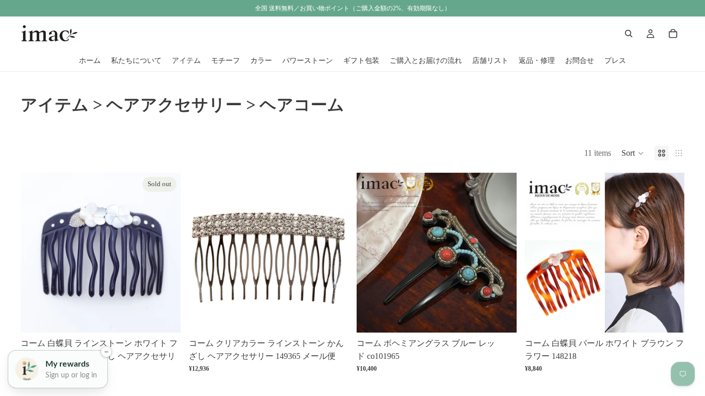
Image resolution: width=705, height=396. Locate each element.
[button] (632, 153)
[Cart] (673, 33)
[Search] (628, 33)
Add (341, 316)
